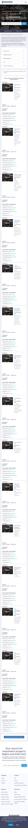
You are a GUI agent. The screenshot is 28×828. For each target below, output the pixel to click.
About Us (3, 780)
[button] (14, 51)
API (15, 778)
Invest (15, 780)
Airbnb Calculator (5, 801)
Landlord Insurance (19, 783)
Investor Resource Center (20, 799)
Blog (15, 792)
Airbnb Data (4, 792)
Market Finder (4, 794)
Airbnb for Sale (5, 799)
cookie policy (19, 821)
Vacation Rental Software (20, 785)
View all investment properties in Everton (14, 737)
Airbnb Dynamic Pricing (7, 804)
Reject (17, 824)
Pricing (3, 783)
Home (2, 778)
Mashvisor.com (15, 44)
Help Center (17, 794)
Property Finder (5, 796)
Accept (10, 824)
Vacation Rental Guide (19, 796)
